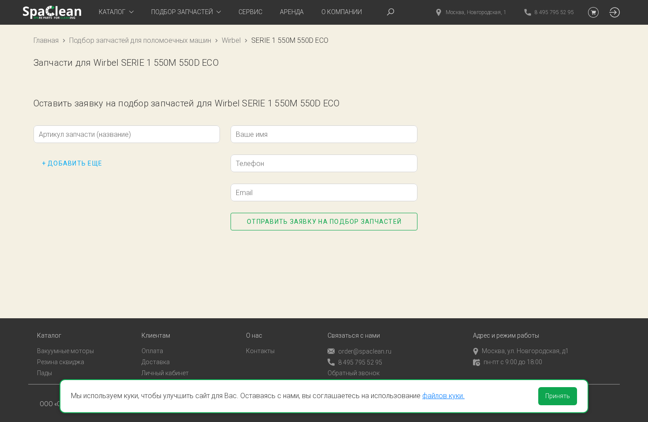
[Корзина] (593, 12)
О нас (254, 335)
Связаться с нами (354, 335)
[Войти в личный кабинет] (614, 12)
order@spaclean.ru (364, 351)
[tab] (116, 12)
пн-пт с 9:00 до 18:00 (513, 361)
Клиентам (156, 335)
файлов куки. (443, 396)
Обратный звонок (354, 373)
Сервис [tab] (250, 11)
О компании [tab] (341, 11)
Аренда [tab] (292, 11)
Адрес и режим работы (506, 335)
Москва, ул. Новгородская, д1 (525, 350)
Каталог (49, 335)
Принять (557, 395)
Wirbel (231, 40)
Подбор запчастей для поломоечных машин (140, 40)
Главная (46, 40)
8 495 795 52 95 (360, 362)
